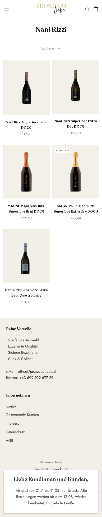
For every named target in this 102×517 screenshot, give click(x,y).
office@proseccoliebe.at (37, 371)
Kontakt (11, 406)
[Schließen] (93, 475)
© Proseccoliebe (51, 462)
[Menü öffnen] (6, 9)
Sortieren (49, 48)
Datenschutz (15, 432)
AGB (9, 440)
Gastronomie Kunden (22, 415)
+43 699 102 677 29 (36, 377)
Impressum (14, 423)
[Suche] (87, 8)
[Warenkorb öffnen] (96, 8)
